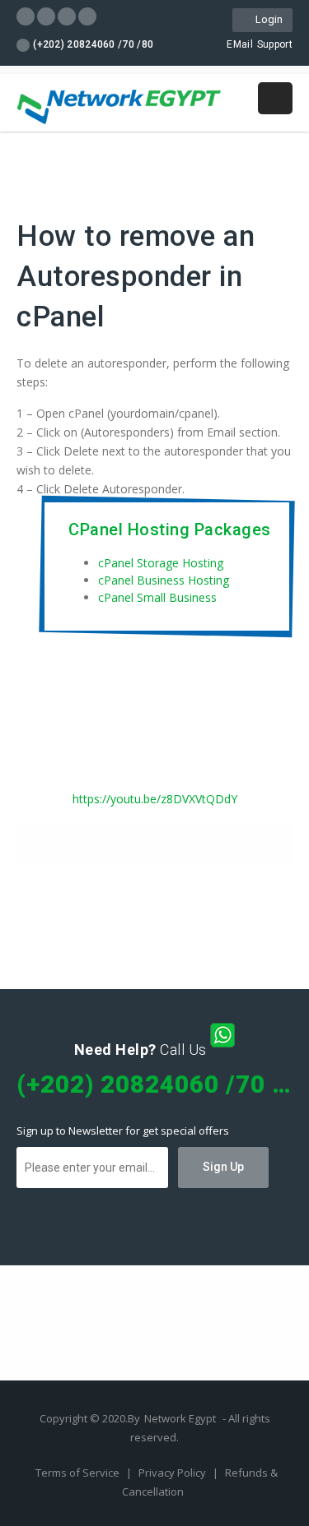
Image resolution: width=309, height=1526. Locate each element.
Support (275, 44)
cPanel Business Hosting (163, 580)
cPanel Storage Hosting (160, 563)
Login (266, 19)
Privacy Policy (173, 1472)
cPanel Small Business (157, 597)
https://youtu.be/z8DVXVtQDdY (155, 799)
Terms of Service (78, 1472)
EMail (240, 44)
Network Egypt (180, 1418)
